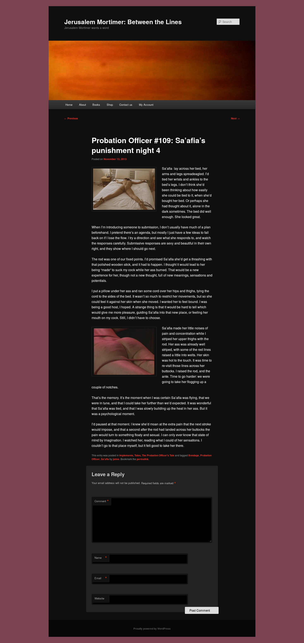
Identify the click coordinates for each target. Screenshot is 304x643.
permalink (142, 459)
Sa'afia (105, 459)
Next (235, 118)
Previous (71, 118)
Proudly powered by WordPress (152, 628)
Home (68, 105)
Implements (126, 455)
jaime (116, 459)
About (82, 105)
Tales (137, 455)
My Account (146, 105)
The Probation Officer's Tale (158, 455)
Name (101, 557)
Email (101, 578)
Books (96, 105)
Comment (102, 501)
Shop (110, 105)
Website (99, 598)
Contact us (125, 105)
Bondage (193, 455)
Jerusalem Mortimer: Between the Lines (123, 21)
